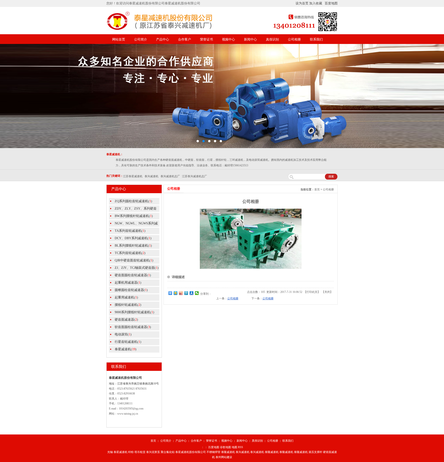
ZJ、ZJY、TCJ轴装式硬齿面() (137, 268)
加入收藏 (315, 3)
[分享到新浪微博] (181, 293)
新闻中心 (250, 39)
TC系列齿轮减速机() (130, 253)
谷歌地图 (225, 447)
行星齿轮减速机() (128, 342)
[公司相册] (251, 268)
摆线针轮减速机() (128, 305)
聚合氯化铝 (168, 452)
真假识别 (272, 39)
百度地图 (331, 3)
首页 (317, 189)
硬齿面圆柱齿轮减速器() (133, 275)
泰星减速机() (125, 349)
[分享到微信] (197, 293)
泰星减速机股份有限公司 (190, 452)
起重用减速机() (126, 297)
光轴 (110, 452)
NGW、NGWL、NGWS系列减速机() (133, 224)
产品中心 (162, 39)
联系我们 (316, 39)
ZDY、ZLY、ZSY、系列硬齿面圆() (133, 209)
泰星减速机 (120, 452)
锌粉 (131, 452)
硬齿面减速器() (126, 319)
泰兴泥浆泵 (153, 452)
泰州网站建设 (224, 457)
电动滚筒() (123, 334)
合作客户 (184, 39)
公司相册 (294, 39)
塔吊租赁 (139, 452)
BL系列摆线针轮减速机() (133, 245)
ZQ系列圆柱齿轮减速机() (133, 201)
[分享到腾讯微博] (186, 293)
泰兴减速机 (243, 452)
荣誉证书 (206, 39)
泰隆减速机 (228, 452)
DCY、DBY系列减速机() (133, 238)
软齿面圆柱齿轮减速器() (133, 327)
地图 (234, 447)
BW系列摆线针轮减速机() (134, 216)
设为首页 (302, 3)
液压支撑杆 (315, 452)
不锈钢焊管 (213, 452)
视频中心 (228, 39)
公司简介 (140, 39)
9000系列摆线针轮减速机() (134, 312)
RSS (240, 447)
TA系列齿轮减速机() (130, 231)
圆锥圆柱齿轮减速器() (131, 290)
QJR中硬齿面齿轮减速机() (134, 260)
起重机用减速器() (128, 282)
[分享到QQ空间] (176, 293)
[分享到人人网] (192, 293)
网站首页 (118, 39)
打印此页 (312, 292)
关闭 (327, 292)
